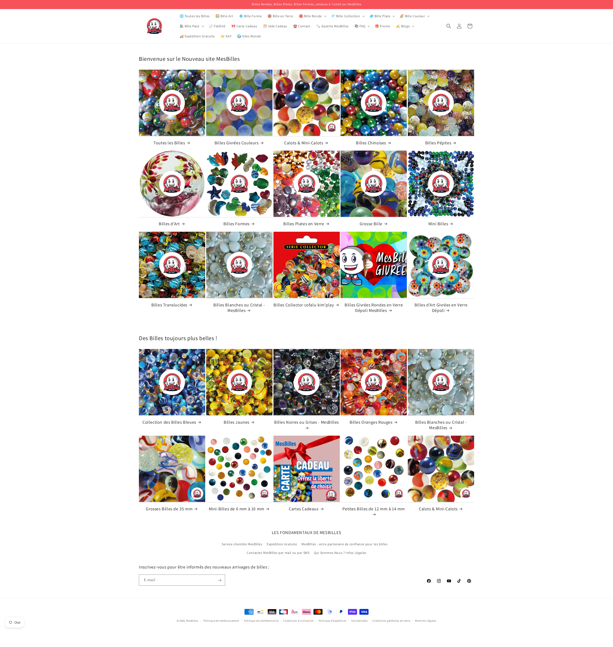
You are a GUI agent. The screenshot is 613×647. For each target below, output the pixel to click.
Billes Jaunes (236, 422)
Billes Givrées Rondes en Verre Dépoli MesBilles (374, 307)
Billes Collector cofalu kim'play (303, 304)
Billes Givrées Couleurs (237, 143)
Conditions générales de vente (391, 620)
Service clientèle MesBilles (242, 544)
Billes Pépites (438, 143)
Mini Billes (438, 223)
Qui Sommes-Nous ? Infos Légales (340, 553)
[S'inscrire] (219, 580)
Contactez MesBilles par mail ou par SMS (278, 553)
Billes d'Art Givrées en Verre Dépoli (440, 307)
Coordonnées (359, 620)
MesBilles (192, 620)
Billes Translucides (169, 304)
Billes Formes (236, 223)
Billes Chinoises (371, 143)
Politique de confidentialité (261, 620)
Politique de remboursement (221, 620)
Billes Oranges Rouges (371, 422)
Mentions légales (425, 620)
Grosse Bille (371, 223)
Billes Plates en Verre (303, 223)
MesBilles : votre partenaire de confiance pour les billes (344, 544)
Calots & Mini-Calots (303, 143)
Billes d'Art (169, 223)
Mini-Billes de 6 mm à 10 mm (236, 509)
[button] (312, 16)
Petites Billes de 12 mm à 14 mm (373, 509)
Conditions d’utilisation (298, 620)
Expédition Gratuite (282, 544)
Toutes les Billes (169, 143)
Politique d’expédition (332, 620)
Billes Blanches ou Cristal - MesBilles (239, 307)
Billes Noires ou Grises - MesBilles (306, 422)
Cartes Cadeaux (303, 509)
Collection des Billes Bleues (169, 422)
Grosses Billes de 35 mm (169, 509)
